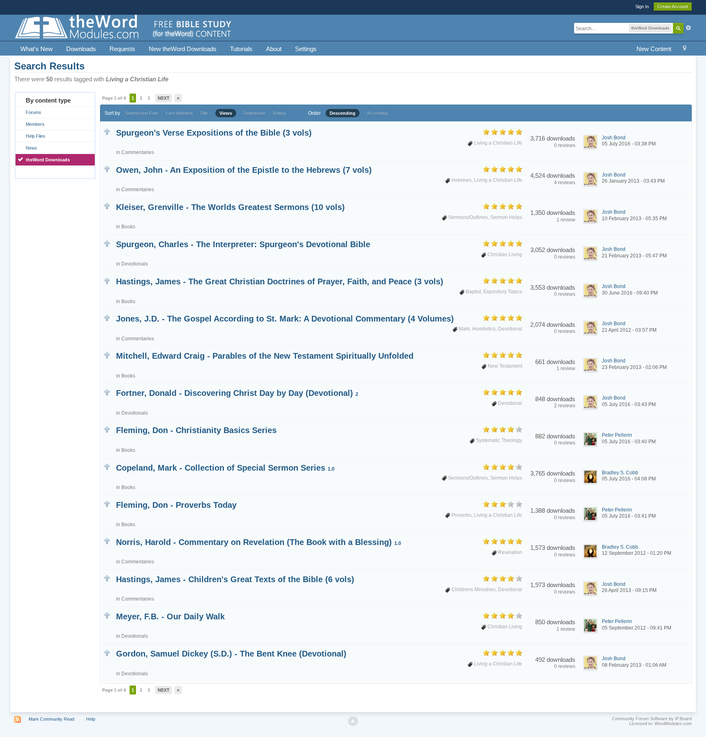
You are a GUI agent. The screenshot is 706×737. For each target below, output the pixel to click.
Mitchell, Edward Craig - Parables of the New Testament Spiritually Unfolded (264, 355)
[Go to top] (353, 721)
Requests (122, 48)
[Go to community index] (123, 27)
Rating (279, 113)
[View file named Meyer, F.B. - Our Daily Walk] (106, 615)
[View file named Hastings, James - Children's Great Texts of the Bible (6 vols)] (106, 577)
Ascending (377, 113)
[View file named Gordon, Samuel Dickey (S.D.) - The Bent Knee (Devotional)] (106, 652)
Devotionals (134, 264)
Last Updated (179, 113)
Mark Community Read (51, 719)
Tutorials (241, 48)
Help (90, 719)
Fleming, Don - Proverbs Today (176, 504)
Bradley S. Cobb (620, 473)
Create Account (672, 6)
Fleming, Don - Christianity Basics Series (196, 430)
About (274, 48)
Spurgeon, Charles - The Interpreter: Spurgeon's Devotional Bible (243, 244)
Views (225, 113)
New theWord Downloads (183, 48)
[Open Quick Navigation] (684, 49)
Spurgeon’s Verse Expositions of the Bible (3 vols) (214, 132)
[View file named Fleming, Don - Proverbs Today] (106, 503)
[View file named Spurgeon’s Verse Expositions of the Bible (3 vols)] (106, 131)
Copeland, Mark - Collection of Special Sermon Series (225, 467)
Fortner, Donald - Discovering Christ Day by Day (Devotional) (237, 393)
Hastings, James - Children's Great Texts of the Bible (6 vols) (235, 579)
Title (204, 113)
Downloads (81, 48)
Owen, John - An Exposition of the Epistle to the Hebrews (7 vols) (244, 169)
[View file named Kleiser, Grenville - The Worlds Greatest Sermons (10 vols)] (106, 205)
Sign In (642, 6)
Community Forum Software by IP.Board (652, 718)
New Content (654, 48)
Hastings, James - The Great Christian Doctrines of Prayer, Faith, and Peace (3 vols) (279, 281)
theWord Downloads (48, 159)
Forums (33, 112)
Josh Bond (614, 138)
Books (128, 227)
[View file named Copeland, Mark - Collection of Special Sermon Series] (106, 466)
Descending (342, 113)
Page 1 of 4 (114, 98)
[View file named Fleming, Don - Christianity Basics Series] (106, 428)
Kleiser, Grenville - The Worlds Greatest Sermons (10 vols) (230, 207)
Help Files (35, 136)
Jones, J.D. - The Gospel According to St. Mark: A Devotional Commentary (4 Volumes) (285, 318)
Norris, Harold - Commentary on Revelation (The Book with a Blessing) (258, 542)
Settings (306, 48)
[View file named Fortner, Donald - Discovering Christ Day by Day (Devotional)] (106, 391)
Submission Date (142, 113)
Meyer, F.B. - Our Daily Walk (170, 616)
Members (35, 124)
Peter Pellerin (617, 435)
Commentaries (137, 152)
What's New (36, 48)
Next (164, 98)
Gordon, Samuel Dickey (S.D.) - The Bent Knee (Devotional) (231, 653)
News (31, 147)
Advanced (688, 28)
